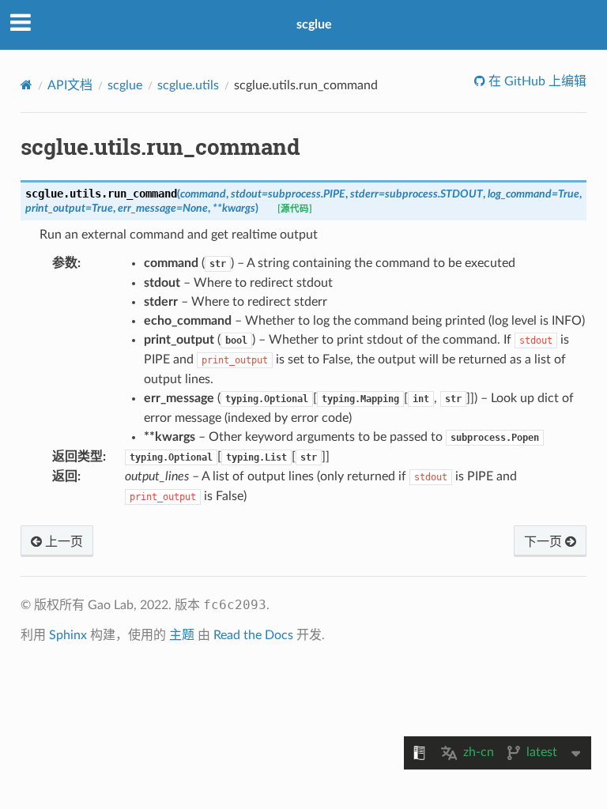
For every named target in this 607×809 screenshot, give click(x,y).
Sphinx (68, 635)
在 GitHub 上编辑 (535, 81)
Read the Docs (253, 635)
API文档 (69, 85)
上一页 (62, 542)
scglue (314, 24)
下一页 (544, 542)
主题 (181, 635)
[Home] (26, 85)
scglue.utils (188, 85)
